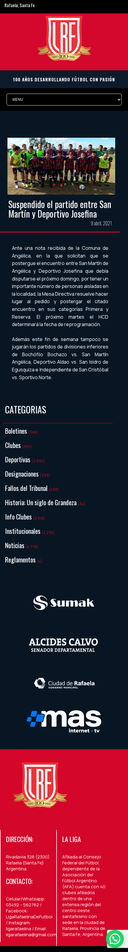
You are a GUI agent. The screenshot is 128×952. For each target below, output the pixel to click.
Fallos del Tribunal (26, 488)
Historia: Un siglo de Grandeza (41, 502)
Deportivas (17, 459)
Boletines (16, 430)
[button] (115, 939)
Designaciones (22, 473)
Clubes (13, 445)
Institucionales (22, 531)
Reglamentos (20, 559)
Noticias (14, 545)
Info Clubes (18, 516)
